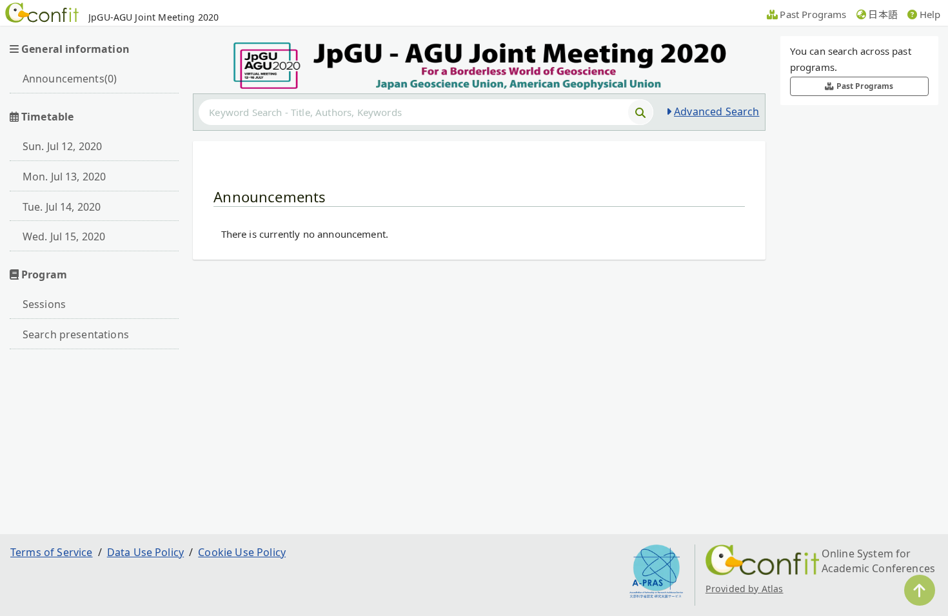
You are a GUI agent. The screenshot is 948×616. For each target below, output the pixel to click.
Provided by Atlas (745, 588)
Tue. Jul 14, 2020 (62, 207)
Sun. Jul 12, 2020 (63, 146)
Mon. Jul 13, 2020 (64, 176)
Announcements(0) (70, 79)
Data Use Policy (145, 552)
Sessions (44, 304)
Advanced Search (716, 111)
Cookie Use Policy (242, 552)
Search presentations (76, 334)
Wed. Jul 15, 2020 (64, 236)
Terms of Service (51, 552)
